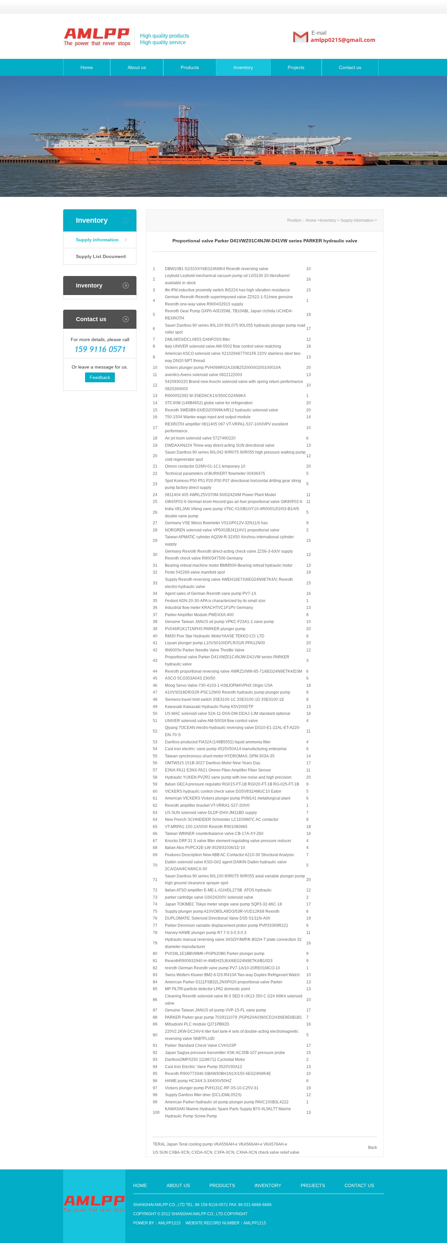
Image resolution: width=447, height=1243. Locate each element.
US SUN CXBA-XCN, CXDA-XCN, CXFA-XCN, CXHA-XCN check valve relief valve (226, 1152)
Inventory (243, 67)
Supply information (97, 239)
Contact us (350, 67)
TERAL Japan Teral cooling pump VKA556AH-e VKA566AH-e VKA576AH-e (220, 1144)
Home (86, 67)
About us (137, 67)
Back (372, 1147)
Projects (296, 67)
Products (190, 67)
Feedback (100, 377)
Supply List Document (101, 256)
